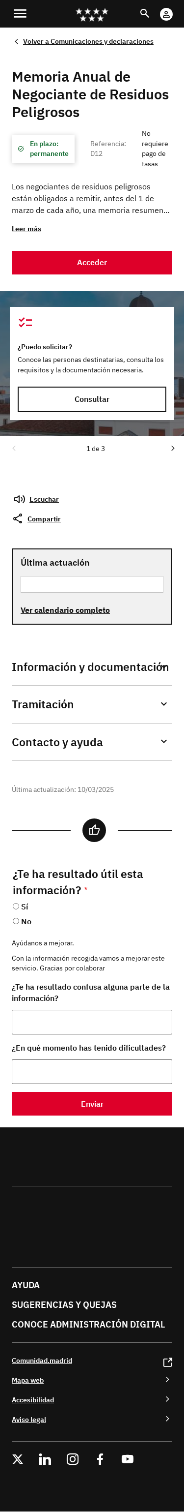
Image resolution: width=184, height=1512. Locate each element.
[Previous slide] (13, 448)
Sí (24, 906)
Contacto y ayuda (57, 742)
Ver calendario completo (65, 610)
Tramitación (43, 704)
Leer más (26, 228)
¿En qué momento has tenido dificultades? (89, 1048)
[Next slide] (172, 448)
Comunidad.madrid (42, 1360)
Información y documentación (90, 666)
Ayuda (26, 1285)
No (26, 921)
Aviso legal (29, 1419)
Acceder (92, 262)
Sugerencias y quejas (64, 1304)
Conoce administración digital (88, 1324)
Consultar (92, 399)
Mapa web (28, 1380)
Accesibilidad (33, 1399)
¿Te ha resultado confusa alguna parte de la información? (91, 992)
